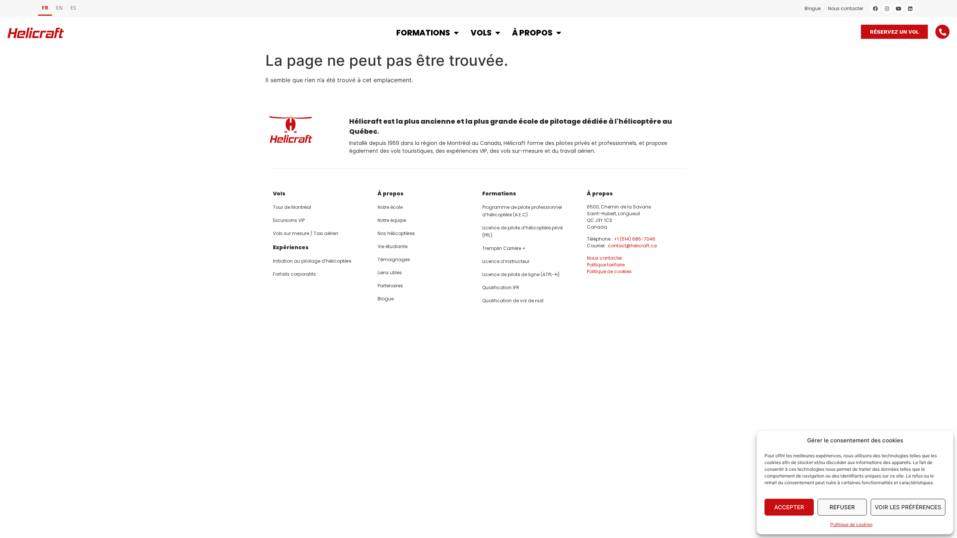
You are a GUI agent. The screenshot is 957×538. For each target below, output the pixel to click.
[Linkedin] (910, 8)
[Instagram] (887, 8)
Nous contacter (845, 8)
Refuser (842, 507)
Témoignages (394, 259)
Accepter (789, 507)
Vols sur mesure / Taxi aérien (305, 233)
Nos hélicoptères (396, 233)
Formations (423, 32)
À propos (532, 32)
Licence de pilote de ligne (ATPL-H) (521, 274)
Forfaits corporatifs (294, 274)
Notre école (390, 207)
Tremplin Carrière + (504, 248)
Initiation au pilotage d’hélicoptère (312, 261)
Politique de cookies (851, 524)
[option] (59, 8)
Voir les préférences (908, 507)
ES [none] (73, 7)
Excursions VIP (289, 220)
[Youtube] (899, 8)
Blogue (812, 8)
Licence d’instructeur (505, 261)
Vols (481, 32)
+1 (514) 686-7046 (634, 239)
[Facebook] (875, 8)
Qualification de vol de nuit (513, 300)
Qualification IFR (500, 287)
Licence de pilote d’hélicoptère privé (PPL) (522, 231)
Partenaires (390, 285)
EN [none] (59, 7)
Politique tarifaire (606, 265)
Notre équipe (392, 220)
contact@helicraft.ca (632, 245)
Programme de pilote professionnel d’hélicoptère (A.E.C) (522, 211)
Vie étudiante (392, 246)
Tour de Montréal (292, 207)
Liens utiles (390, 272)
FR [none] (45, 7)
